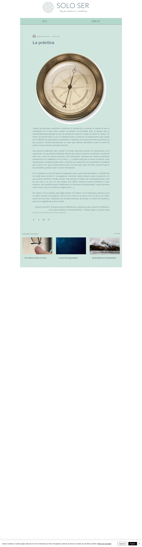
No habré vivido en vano (35, 258)
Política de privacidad (104, 544)
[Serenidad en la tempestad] (105, 245)
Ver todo (117, 234)
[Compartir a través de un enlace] (49, 220)
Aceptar (132, 544)
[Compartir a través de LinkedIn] (44, 220)
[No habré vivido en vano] (37, 245)
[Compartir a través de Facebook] (34, 220)
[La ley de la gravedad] (71, 245)
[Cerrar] (139, 543)
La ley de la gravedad (68, 258)
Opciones (122, 544)
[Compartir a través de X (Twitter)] (39, 220)
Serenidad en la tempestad (104, 258)
